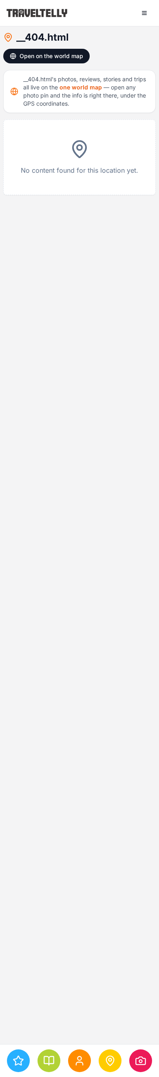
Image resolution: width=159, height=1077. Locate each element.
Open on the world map (51, 55)
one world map (81, 87)
